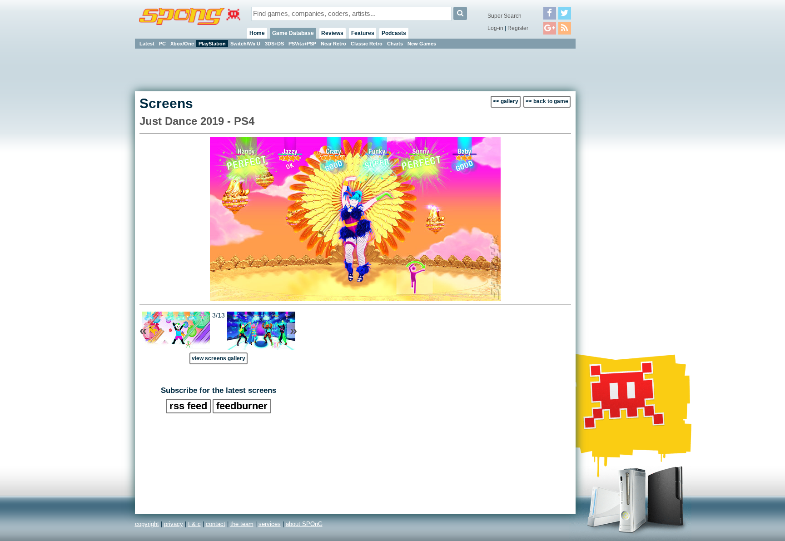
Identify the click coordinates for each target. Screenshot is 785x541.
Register (517, 28)
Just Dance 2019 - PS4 (196, 121)
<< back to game (547, 101)
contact (215, 524)
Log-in (495, 28)
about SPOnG (304, 524)
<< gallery (505, 101)
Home (257, 33)
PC (162, 43)
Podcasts (394, 33)
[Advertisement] (616, 186)
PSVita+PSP (302, 43)
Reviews (332, 33)
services (269, 524)
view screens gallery (218, 358)
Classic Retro (367, 43)
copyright (147, 524)
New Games (421, 43)
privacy (173, 524)
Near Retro (333, 43)
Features (362, 33)
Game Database (293, 33)
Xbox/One (182, 43)
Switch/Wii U (245, 43)
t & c (194, 524)
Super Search (504, 16)
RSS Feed (188, 406)
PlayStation (212, 43)
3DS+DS (274, 43)
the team (241, 524)
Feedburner (242, 406)
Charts (395, 43)
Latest (146, 43)
